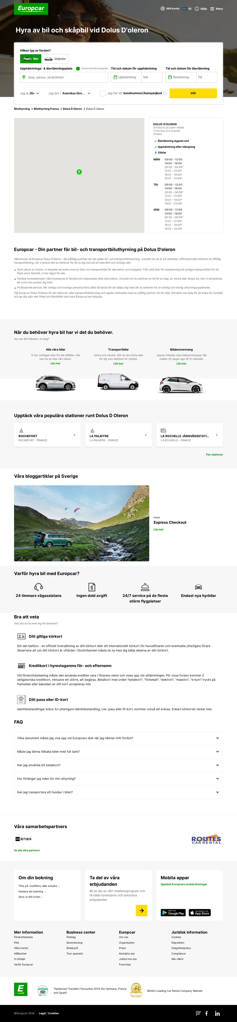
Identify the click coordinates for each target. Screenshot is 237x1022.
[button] (79, 172)
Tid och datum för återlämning (187, 68)
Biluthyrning (22, 108)
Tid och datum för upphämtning (134, 68)
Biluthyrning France (46, 108)
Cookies (53, 1013)
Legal (42, 1013)
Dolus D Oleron (72, 108)
